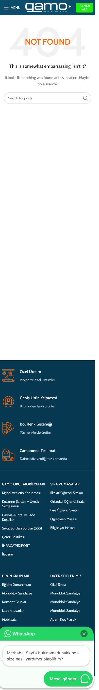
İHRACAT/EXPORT (16, 545)
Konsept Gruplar (14, 602)
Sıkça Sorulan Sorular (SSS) (22, 528)
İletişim (7, 554)
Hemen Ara (84, 7)
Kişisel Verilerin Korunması (21, 492)
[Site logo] (48, 7)
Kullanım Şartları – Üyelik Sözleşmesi (20, 503)
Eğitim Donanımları (16, 584)
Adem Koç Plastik (63, 619)
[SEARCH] (85, 98)
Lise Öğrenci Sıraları (64, 510)
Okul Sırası (58, 584)
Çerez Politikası (13, 537)
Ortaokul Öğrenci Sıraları (68, 501)
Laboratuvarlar (13, 610)
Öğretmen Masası (63, 519)
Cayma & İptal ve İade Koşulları (18, 517)
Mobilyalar (10, 619)
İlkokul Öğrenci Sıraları (66, 492)
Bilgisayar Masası (62, 527)
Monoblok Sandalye (17, 593)
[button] (84, 633)
